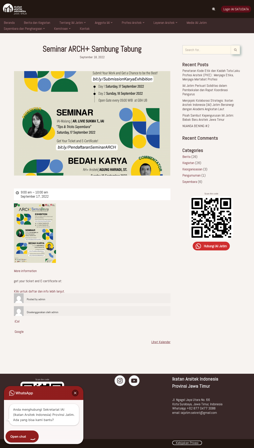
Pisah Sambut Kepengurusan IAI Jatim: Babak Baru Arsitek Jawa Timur (208, 117)
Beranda (9, 22)
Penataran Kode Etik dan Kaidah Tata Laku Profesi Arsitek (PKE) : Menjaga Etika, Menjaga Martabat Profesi (211, 74)
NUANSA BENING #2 (195, 126)
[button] (85, 22)
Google (19, 331)
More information (25, 270)
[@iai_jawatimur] (119, 380)
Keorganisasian (192, 169)
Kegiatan (188, 162)
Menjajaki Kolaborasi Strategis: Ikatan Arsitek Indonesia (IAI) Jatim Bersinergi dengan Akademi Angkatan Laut (208, 104)
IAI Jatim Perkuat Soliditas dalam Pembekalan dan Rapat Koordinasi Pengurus (205, 89)
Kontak (85, 28)
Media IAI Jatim (197, 22)
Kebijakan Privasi (187, 443)
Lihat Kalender (160, 342)
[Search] (213, 9)
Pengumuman (191, 175)
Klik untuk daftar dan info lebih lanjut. (39, 291)
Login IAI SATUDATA (236, 9)
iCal (17, 321)
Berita (186, 156)
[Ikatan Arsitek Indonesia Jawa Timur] (134, 380)
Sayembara (189, 181)
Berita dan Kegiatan (37, 22)
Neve (6, 443)
